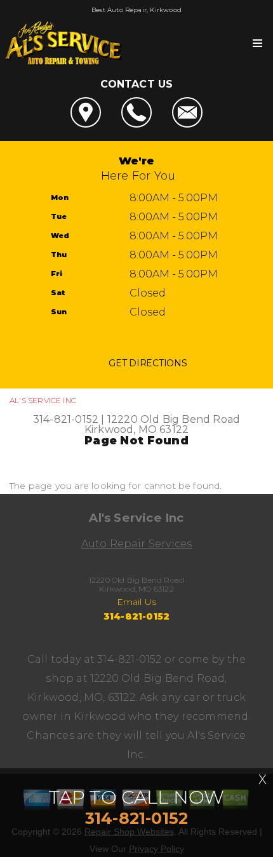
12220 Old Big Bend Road (173, 419)
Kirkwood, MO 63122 (136, 429)
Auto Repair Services (136, 544)
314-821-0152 (65, 419)
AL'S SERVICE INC (43, 400)
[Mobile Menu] (257, 43)
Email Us (137, 602)
